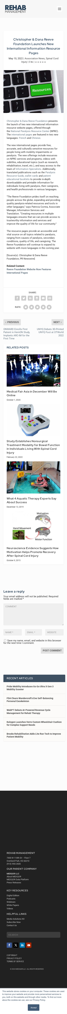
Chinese (36, 138)
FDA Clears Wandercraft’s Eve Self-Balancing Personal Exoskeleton (30, 699)
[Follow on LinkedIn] (22, 945)
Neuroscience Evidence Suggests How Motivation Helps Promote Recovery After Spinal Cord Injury (33, 551)
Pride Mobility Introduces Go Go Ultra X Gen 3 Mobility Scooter (30, 688)
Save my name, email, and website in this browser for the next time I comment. (32, 641)
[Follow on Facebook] (9, 945)
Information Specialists (28, 169)
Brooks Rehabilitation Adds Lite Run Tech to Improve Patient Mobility (34, 735)
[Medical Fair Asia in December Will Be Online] (33, 370)
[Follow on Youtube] (28, 945)
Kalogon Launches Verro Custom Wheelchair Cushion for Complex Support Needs (34, 723)
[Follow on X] (15, 945)
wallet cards (31, 175)
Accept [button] (34, 1007)
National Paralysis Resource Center (30, 131)
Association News (35, 58)
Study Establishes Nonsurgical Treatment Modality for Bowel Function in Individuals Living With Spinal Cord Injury (33, 446)
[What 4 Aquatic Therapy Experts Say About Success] (33, 477)
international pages (21, 134)
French (22, 138)
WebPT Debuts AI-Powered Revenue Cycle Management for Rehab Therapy (28, 711)
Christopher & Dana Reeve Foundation (27, 121)
